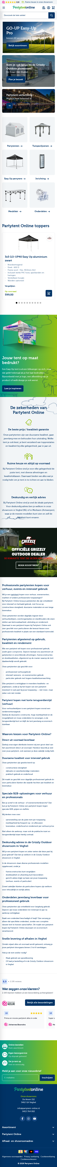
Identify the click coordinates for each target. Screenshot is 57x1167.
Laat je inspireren (12, 388)
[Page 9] (38, 303)
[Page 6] (30, 303)
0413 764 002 (28, 1111)
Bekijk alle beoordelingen (40, 1002)
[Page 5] (27, 303)
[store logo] (24, 8)
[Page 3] (22, 303)
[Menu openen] (3, 7)
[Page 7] (32, 303)
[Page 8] (35, 303)
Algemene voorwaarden (12, 1157)
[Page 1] (16, 303)
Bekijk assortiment (28, 565)
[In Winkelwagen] (49, 293)
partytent (15, 595)
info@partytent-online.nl (28, 1108)
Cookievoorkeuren (28, 1159)
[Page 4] (24, 303)
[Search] (51, 15)
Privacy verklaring (31, 1157)
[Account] (48, 7)
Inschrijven (47, 1078)
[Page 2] (19, 303)
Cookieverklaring (48, 1157)
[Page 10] (40, 303)
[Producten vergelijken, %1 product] (43, 7)
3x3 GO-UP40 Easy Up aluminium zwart (26, 258)
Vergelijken (10, 286)
